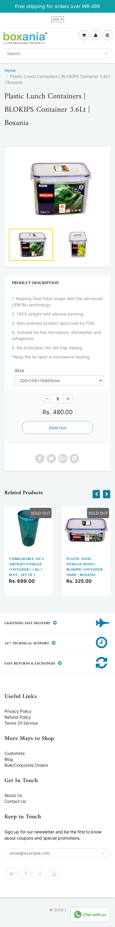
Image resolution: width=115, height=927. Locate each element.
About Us (13, 795)
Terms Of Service (21, 723)
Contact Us (15, 801)
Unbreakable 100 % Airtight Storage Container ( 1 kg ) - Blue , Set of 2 (26, 567)
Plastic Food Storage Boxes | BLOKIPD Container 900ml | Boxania (84, 567)
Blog (8, 759)
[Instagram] (40, 874)
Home (10, 70)
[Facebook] (26, 874)
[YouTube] (54, 874)
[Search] (106, 53)
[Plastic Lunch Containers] (57, 189)
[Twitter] (11, 874)
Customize (14, 753)
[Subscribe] (103, 853)
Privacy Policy (18, 711)
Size (19, 370)
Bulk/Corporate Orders (26, 765)
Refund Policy (17, 717)
